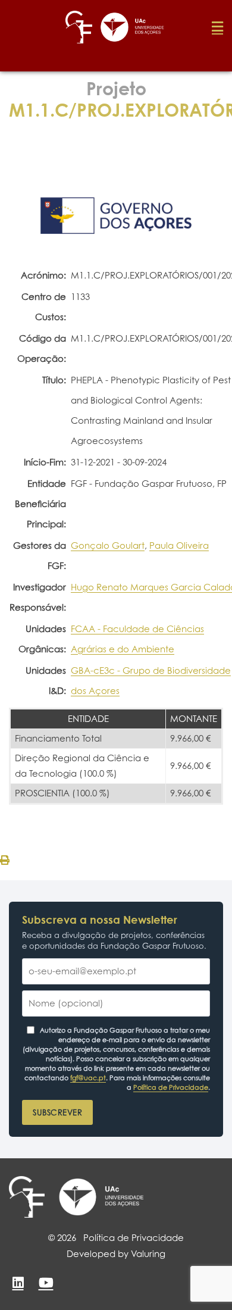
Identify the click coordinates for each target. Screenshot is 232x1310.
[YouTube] (46, 1283)
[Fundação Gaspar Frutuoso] (27, 1197)
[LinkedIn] (18, 1283)
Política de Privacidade (170, 1087)
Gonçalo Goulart (108, 545)
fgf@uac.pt (88, 1078)
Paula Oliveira (179, 545)
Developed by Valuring (116, 1253)
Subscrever (57, 1112)
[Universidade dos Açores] (101, 1197)
